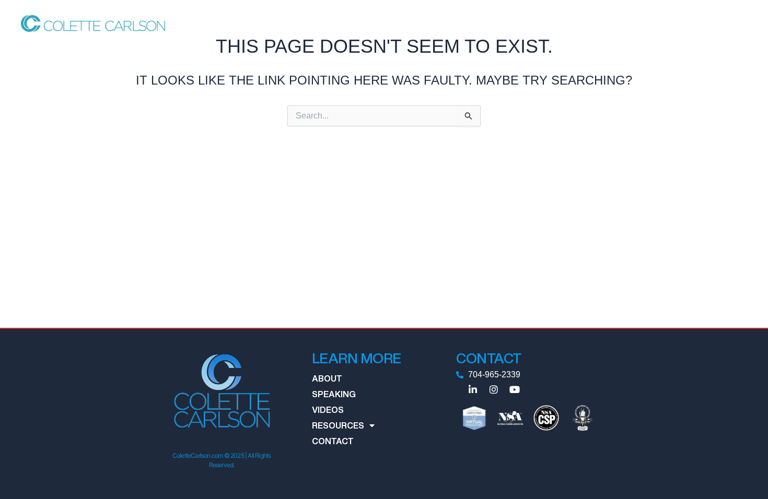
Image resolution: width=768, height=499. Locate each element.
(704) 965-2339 (714, 23)
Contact (556, 23)
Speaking (406, 23)
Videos (449, 23)
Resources (496, 23)
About (365, 23)
